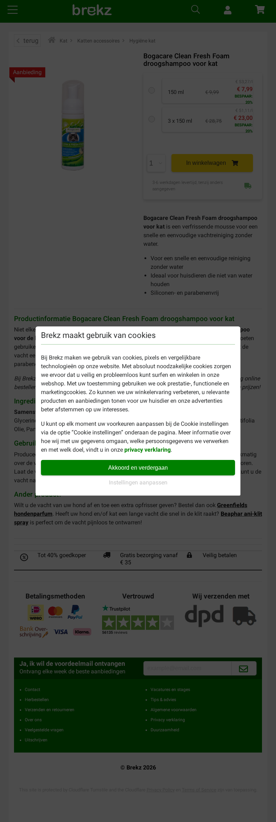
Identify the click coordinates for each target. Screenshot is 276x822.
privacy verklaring (147, 449)
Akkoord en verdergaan (138, 468)
